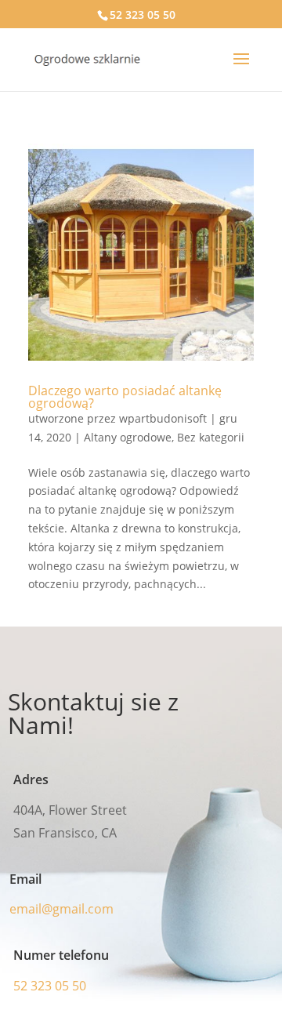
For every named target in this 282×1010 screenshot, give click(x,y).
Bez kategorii (210, 437)
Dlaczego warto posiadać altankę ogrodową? (125, 397)
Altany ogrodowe (128, 437)
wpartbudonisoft (163, 418)
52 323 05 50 (142, 14)
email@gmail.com (61, 908)
